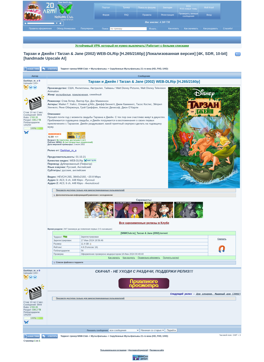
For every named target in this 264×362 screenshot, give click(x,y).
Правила (146, 15)
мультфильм (63, 94)
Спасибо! (228, 28)
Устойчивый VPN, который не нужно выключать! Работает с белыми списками (132, 45)
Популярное (87, 28)
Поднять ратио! (171, 257)
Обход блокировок (66, 28)
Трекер (126, 7)
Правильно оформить (149, 257)
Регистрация (167, 15)
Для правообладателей (138, 350)
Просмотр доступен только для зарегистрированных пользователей (90, 190)
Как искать (173, 28)
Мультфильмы (99, 69)
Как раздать (129, 257)
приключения (80, 94)
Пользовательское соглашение (113, 350)
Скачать (221, 239)
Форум (106, 15)
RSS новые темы (188, 9)
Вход (209, 15)
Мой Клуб (209, 7)
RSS (188, 6)
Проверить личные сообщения (188, 14)
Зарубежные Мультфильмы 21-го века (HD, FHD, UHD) (139, 69)
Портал (106, 7)
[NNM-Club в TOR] (140, 360)
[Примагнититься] (222, 252)
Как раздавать (210, 28)
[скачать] (57, 23)
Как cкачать (114, 257)
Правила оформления (40, 28)
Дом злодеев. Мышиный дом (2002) (218, 294)
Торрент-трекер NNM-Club (74, 69)
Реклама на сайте (157, 350)
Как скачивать (191, 28)
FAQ (126, 15)
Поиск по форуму (147, 7)
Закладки (167, 7)
